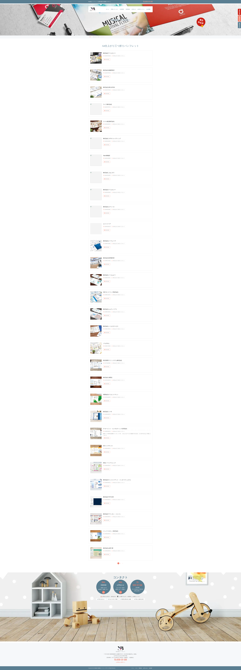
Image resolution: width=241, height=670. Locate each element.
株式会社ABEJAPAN (109, 87)
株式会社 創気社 (107, 377)
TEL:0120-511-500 (120, 660)
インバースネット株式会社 (110, 531)
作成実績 (122, 9)
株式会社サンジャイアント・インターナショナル (117, 480)
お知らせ (134, 9)
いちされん (106, 343)
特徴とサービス (114, 9)
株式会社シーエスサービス (110, 326)
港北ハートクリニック (109, 463)
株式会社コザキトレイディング (112, 138)
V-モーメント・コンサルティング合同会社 (115, 428)
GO (103, 592)
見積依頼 (128, 9)
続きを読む (107, 59)
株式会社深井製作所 (108, 258)
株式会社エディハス (108, 207)
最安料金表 (200, 21)
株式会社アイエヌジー (109, 189)
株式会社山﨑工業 (108, 548)
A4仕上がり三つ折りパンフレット (119, 55)
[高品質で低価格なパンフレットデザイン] (93, 10)
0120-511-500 (137, 585)
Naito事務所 (106, 155)
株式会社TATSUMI (108, 497)
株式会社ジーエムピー (109, 275)
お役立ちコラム (141, 9)
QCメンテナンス (108, 445)
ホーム (107, 9)
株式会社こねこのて (108, 172)
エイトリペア (107, 224)
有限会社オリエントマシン (110, 394)
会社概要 (148, 9)
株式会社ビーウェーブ (109, 241)
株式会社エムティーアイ (110, 309)
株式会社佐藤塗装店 (108, 70)
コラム (136, 668)
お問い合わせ (145, 668)
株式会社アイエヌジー (109, 53)
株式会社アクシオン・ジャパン (112, 514)
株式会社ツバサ (107, 411)
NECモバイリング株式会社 (110, 292)
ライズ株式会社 (107, 104)
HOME (90, 36)
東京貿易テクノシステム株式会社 (112, 360)
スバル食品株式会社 (108, 121)
